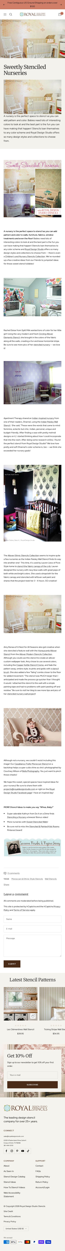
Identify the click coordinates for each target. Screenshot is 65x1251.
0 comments (14, 869)
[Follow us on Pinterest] (17, 1147)
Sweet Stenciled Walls (36, 818)
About (6, 1162)
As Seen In (9, 1167)
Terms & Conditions (12, 1213)
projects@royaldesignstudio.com (19, 785)
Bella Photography (30, 767)
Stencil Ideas (10, 1178)
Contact (39, 1162)
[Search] (10, 10)
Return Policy (42, 1178)
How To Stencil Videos (14, 1184)
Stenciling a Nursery (16, 813)
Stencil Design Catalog (14, 1173)
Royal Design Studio (34, 245)
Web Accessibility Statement (12, 1191)
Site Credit (8, 1208)
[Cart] (59, 10)
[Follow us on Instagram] (12, 1147)
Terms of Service (22, 906)
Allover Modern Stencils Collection (35, 650)
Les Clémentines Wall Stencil (20, 1026)
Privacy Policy (10, 1218)
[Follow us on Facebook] (6, 1147)
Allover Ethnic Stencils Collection (23, 552)
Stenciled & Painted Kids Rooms (44, 823)
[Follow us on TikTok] (28, 1147)
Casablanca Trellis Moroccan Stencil (32, 760)
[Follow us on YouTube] (22, 1147)
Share (6, 881)
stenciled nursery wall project (21, 690)
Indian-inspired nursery (43, 414)
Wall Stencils (51, 875)
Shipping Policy (43, 1173)
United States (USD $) (15, 1225)
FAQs (38, 1167)
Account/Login (43, 1184)
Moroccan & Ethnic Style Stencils (27, 875)
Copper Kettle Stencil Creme (30, 661)
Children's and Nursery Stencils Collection (25, 253)
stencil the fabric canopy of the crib (34, 563)
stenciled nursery (42, 341)
